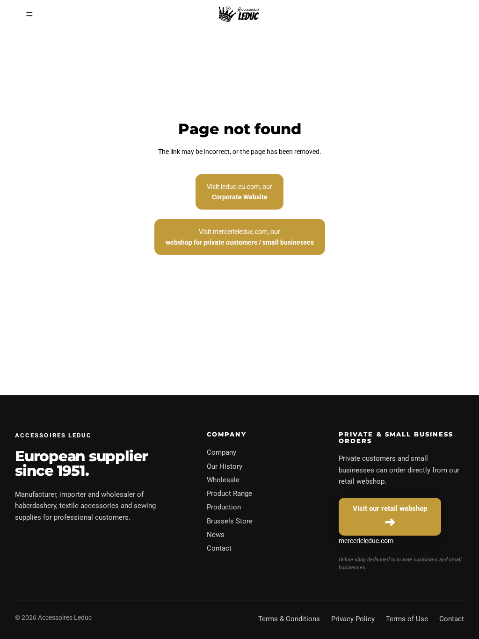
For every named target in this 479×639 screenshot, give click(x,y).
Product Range (229, 493)
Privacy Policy (353, 619)
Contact (219, 548)
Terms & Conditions (289, 619)
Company (221, 452)
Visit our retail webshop (390, 508)
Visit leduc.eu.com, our (239, 192)
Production (224, 507)
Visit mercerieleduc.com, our (240, 237)
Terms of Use (407, 619)
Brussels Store (230, 521)
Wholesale (223, 480)
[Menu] (29, 14)
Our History (224, 466)
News (216, 534)
